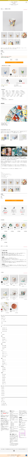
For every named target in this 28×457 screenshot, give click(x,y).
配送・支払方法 (3, 401)
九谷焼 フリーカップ (4, 353)
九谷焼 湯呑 (3, 337)
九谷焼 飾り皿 (4, 377)
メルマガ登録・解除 (3, 403)
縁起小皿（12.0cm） (4, 99)
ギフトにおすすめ (3, 177)
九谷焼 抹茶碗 (4, 342)
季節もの (5, 175)
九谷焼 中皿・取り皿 (4, 329)
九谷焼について (3, 398)
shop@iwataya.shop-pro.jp (22, 427)
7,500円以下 (2, 390)
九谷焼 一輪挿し (4, 374)
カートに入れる (14, 62)
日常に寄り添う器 (3, 176)
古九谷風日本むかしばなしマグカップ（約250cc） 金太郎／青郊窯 (5, 298)
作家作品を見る (3, 316)
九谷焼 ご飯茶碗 (4, 345)
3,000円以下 (2, 387)
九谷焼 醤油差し (4, 369)
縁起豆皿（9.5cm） (11, 99)
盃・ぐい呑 (7, 176)
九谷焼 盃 (3, 361)
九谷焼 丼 (3, 348)
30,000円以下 (3, 393)
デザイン (2, 175)
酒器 (6, 177)
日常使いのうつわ (3, 318)
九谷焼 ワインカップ (4, 364)
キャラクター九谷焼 (3, 321)
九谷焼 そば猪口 (4, 356)
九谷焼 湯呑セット (4, 339)
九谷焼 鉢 (3, 334)
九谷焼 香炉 (3, 380)
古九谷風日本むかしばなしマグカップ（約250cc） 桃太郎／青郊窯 (23, 284)
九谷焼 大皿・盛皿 (4, 331)
